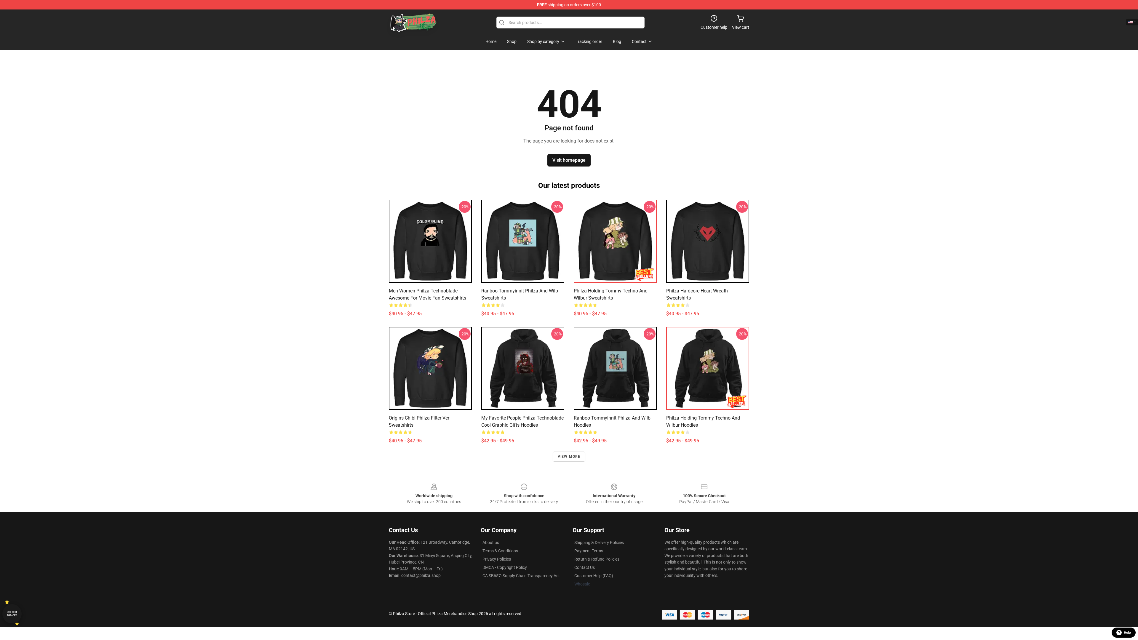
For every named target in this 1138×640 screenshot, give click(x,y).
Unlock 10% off (12, 614)
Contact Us (584, 567)
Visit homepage (569, 160)
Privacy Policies (496, 559)
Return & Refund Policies (596, 559)
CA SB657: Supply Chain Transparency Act (521, 575)
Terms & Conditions (500, 550)
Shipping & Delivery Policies (599, 542)
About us (490, 542)
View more (569, 457)
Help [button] (1127, 633)
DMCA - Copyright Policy (504, 567)
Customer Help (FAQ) (593, 575)
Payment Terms (588, 550)
